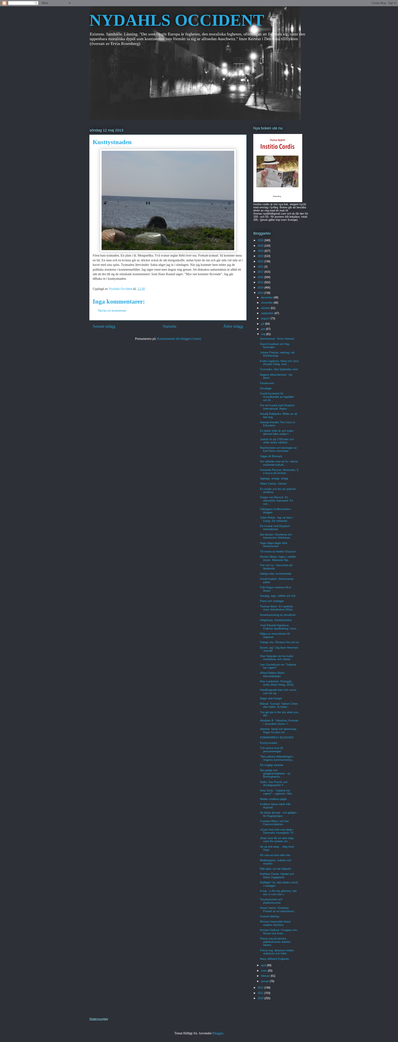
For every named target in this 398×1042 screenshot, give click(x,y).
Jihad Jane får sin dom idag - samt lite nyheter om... (277, 840)
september (267, 313)
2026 (261, 240)
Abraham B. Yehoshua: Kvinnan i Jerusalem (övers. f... (279, 722)
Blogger (217, 1033)
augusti (266, 318)
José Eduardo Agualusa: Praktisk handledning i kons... (279, 627)
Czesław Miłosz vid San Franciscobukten (274, 823)
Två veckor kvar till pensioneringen (271, 750)
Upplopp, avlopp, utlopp (274, 478)
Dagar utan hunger (271, 698)
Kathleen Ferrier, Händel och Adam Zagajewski (277, 875)
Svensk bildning (269, 916)
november (267, 302)
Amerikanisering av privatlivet (277, 614)
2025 (261, 245)
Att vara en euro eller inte (275, 855)
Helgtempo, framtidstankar (276, 620)
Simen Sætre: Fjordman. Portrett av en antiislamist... (278, 909)
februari (266, 975)
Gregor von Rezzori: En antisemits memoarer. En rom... (276, 500)
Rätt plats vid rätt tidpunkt (275, 868)
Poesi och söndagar (272, 601)
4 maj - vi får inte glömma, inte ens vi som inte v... (278, 892)
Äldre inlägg (233, 326)
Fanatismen (267, 383)
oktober (266, 308)
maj (263, 334)
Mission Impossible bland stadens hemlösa (275, 923)
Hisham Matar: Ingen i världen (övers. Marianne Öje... (278, 558)
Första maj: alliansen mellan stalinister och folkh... (277, 952)
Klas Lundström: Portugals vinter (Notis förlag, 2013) (276, 683)
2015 (261, 282)
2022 (261, 261)
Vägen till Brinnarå (271, 456)
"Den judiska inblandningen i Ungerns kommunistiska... (277, 758)
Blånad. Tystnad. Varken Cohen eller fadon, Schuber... (279, 705)
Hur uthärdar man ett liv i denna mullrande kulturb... (279, 463)
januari (265, 981)
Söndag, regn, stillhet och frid (277, 595)
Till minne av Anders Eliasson (278, 551)
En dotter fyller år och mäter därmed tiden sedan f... (277, 432)
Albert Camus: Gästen (273, 483)
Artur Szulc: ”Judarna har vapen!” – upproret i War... (277, 792)
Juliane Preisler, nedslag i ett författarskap (277, 354)
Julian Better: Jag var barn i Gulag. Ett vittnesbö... (276, 519)
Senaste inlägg (104, 326)
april (264, 965)
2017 (261, 271)
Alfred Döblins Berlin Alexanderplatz (272, 674)
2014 (261, 287)
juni (263, 328)
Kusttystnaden (268, 742)
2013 (261, 292)
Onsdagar (266, 388)
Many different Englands (274, 958)
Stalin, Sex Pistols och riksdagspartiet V (274, 783)
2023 (261, 256)
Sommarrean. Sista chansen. (277, 338)
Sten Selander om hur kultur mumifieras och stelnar (277, 658)
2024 (261, 250)
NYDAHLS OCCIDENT (176, 20)
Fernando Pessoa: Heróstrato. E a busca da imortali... (279, 471)
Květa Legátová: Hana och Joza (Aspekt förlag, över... (279, 362)
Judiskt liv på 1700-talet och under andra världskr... (277, 441)
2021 (261, 266)
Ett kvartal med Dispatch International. (275, 528)
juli (263, 323)
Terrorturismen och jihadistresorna (271, 901)
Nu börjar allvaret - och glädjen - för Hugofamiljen (279, 814)
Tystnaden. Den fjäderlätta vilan (279, 369)
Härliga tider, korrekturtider (275, 573)
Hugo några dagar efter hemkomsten (273, 545)
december (267, 297)
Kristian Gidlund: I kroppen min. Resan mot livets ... (279, 932)
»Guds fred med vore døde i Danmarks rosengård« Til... (278, 831)
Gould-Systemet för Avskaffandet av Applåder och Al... (277, 397)
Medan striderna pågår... (274, 799)
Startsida (169, 326)
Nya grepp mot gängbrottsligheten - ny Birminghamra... (275, 773)
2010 (261, 998)
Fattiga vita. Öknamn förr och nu (279, 642)
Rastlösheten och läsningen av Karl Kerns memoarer (278, 449)
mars (264, 970)
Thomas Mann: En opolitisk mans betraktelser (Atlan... (277, 608)
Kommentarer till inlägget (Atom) (179, 338)
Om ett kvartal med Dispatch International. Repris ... (277, 407)
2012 (261, 987)
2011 (261, 993)
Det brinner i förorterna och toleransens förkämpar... (276, 536)
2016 (261, 277)
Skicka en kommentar (112, 310)
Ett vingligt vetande (271, 765)
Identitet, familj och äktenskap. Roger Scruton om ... (278, 730)
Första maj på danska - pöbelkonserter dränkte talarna (275, 942)
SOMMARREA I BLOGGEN (276, 737)
